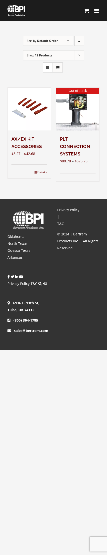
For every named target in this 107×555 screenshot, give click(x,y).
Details (42, 172)
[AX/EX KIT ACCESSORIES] (29, 109)
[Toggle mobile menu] (97, 10)
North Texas (17, 243)
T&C (34, 283)
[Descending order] (79, 41)
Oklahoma (15, 236)
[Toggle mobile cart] (86, 10)
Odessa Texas (18, 250)
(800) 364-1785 (24, 320)
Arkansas (15, 257)
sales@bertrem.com (29, 330)
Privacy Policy (18, 283)
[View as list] (57, 67)
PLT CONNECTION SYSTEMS (75, 146)
